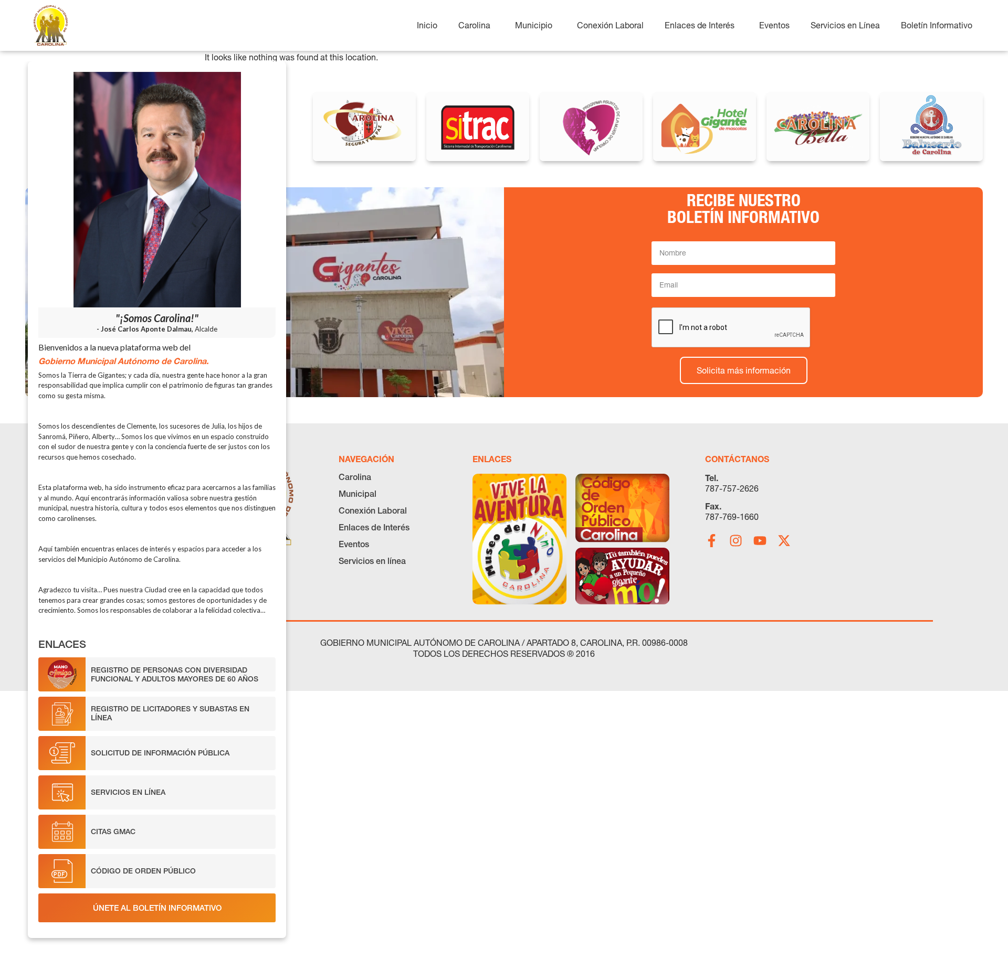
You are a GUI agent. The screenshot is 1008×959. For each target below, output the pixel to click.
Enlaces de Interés (374, 527)
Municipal (357, 493)
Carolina (355, 477)
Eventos (354, 544)
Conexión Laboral (373, 510)
